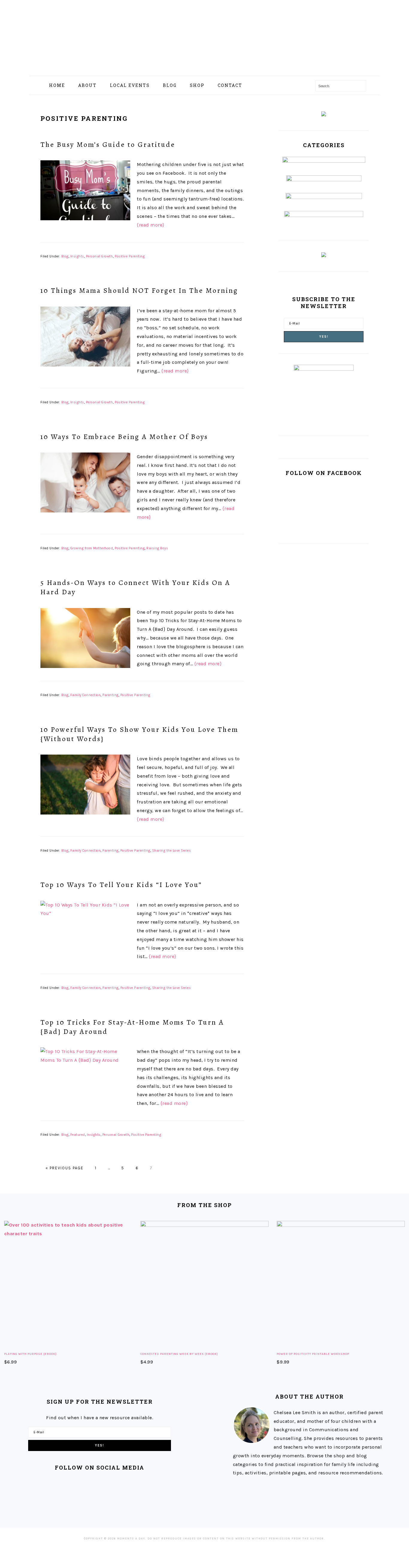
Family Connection (85, 695)
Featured (77, 1135)
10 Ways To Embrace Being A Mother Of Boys (124, 436)
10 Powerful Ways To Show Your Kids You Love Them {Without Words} (139, 734)
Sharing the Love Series (171, 851)
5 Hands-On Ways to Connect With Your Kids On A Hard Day (135, 587)
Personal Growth (99, 256)
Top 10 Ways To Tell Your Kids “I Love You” (121, 884)
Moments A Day (204, 35)
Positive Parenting (130, 256)
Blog (65, 256)
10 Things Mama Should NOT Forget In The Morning (139, 290)
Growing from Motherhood (91, 548)
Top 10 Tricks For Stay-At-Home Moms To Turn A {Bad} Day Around (132, 1026)
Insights (77, 256)
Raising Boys (157, 548)
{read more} (150, 225)
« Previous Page (65, 1168)
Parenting (110, 695)
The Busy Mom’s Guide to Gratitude (107, 144)
